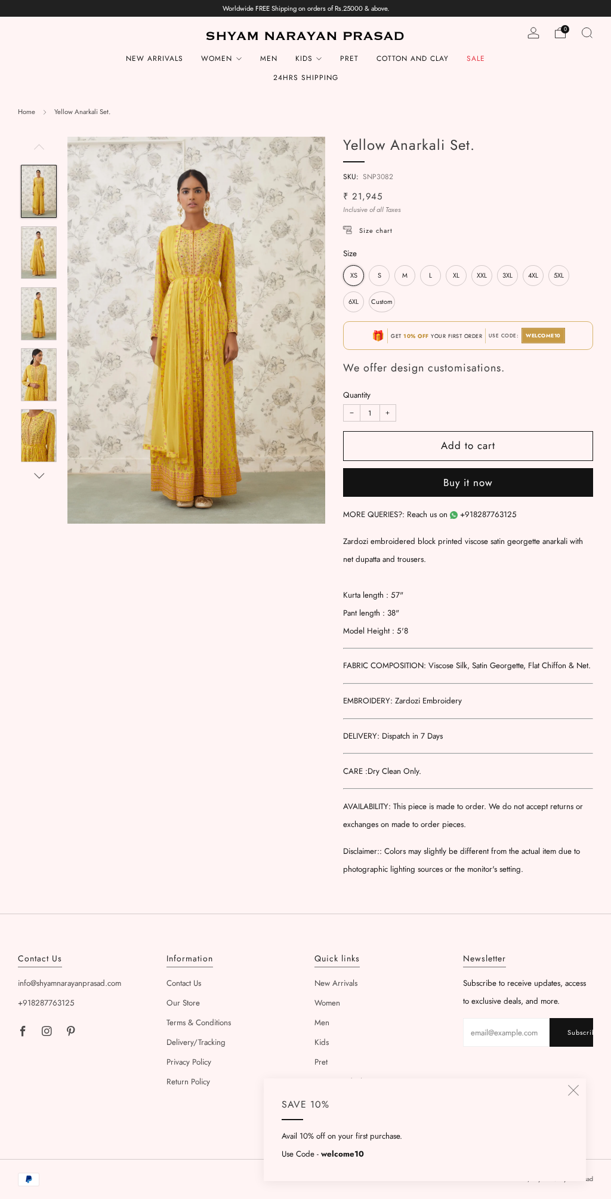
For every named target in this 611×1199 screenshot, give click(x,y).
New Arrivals (154, 58)
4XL (533, 275)
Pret (349, 58)
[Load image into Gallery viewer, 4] (38, 374)
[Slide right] (39, 476)
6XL (353, 301)
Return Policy (188, 1081)
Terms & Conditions (198, 1022)
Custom (382, 301)
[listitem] (305, 8)
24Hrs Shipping (305, 77)
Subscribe (580, 1032)
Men (268, 58)
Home (26, 111)
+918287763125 (488, 514)
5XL (559, 275)
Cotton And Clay (413, 58)
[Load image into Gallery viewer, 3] (38, 313)
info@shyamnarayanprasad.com (69, 983)
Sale (476, 58)
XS (353, 275)
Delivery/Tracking (196, 1042)
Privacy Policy (188, 1062)
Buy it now (468, 482)
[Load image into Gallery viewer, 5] (38, 435)
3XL (507, 275)
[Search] (587, 33)
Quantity (357, 395)
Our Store (183, 1003)
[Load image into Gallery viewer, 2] (38, 252)
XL (456, 275)
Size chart (376, 230)
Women (216, 58)
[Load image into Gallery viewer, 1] (38, 191)
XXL (482, 275)
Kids (304, 58)
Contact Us (183, 983)
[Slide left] (39, 151)
